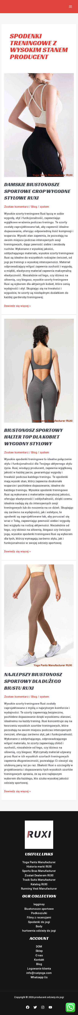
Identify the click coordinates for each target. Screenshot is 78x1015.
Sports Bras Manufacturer (39, 871)
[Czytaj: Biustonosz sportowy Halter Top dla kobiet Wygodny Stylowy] (39, 370)
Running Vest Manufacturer (39, 888)
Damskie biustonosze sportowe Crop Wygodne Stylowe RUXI (37, 191)
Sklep (39, 951)
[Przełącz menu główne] (70, 6)
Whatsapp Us (39, 977)
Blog (34, 206)
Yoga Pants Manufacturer (39, 862)
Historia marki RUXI (39, 866)
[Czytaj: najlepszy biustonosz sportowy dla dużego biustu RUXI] (39, 615)
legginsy (39, 904)
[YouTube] (50, 1007)
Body (39, 926)
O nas (39, 955)
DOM (39, 946)
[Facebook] (27, 1007)
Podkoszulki (39, 913)
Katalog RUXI (39, 884)
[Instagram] (42, 1007)
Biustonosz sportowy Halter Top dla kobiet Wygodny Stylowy (33, 437)
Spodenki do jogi (39, 922)
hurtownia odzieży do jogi (39, 930)
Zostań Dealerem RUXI (39, 875)
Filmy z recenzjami (39, 917)
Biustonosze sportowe (39, 909)
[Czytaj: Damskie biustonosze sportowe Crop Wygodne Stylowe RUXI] (39, 125)
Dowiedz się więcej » (17, 306)
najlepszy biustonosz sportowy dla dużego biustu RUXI (33, 681)
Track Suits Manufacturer (39, 879)
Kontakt (39, 959)
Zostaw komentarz (16, 206)
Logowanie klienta (39, 968)
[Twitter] (35, 1007)
